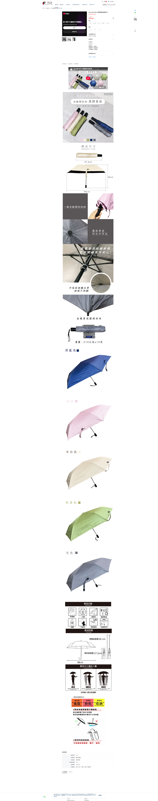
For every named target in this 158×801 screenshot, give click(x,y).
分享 (91, 56)
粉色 (90, 23)
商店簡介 (68, 798)
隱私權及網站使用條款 (70, 800)
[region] (74, 23)
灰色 (99, 23)
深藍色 (103, 23)
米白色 (108, 23)
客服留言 (85, 798)
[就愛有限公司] (48, 3)
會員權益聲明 (86, 800)
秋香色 (94, 23)
